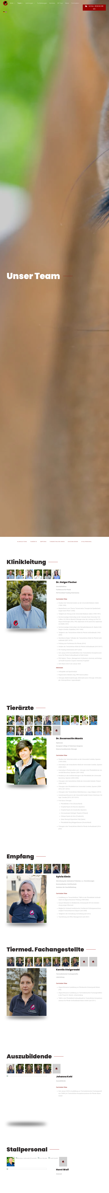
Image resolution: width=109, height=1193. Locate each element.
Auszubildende (73, 541)
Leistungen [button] (29, 3)
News (67, 3)
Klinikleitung (22, 541)
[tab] (11, 574)
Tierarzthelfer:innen (57, 541)
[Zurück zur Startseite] (5, 3)
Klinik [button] (11, 3)
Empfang (43, 541)
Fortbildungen (42, 3)
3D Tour (60, 3)
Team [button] (19, 3)
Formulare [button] (75, 3)
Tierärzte (33, 541)
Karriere (52, 3)
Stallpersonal (86, 541)
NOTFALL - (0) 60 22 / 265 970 (96, 7)
